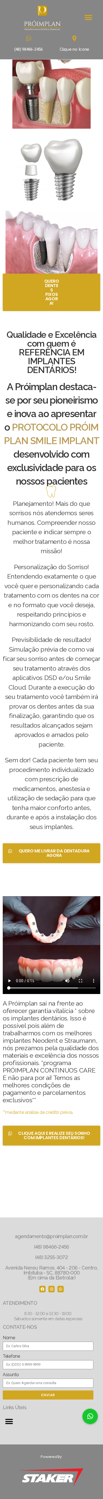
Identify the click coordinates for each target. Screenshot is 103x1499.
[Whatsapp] (60, 1289)
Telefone (11, 1356)
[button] (88, 18)
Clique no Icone (74, 49)
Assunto (11, 1374)
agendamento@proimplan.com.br (51, 1236)
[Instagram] (51, 1289)
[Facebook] (42, 1289)
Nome (9, 1337)
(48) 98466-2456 (28, 49)
